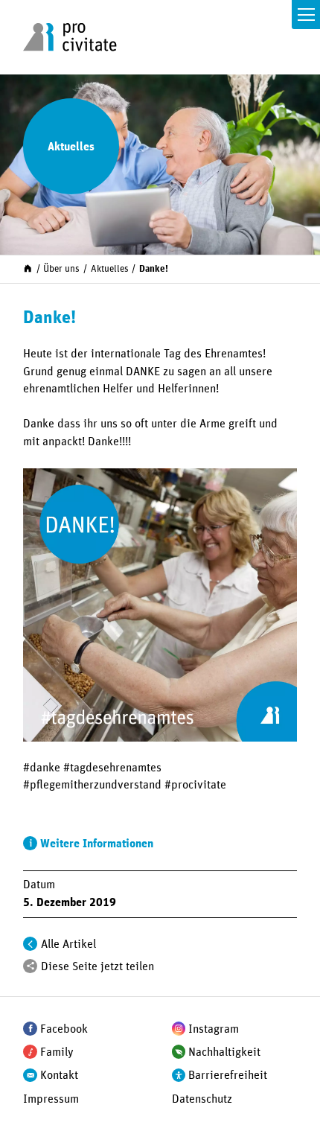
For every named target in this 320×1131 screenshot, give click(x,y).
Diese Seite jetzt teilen (97, 966)
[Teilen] (30, 966)
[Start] (28, 268)
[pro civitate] (69, 37)
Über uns (61, 269)
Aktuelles (110, 269)
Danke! (153, 269)
